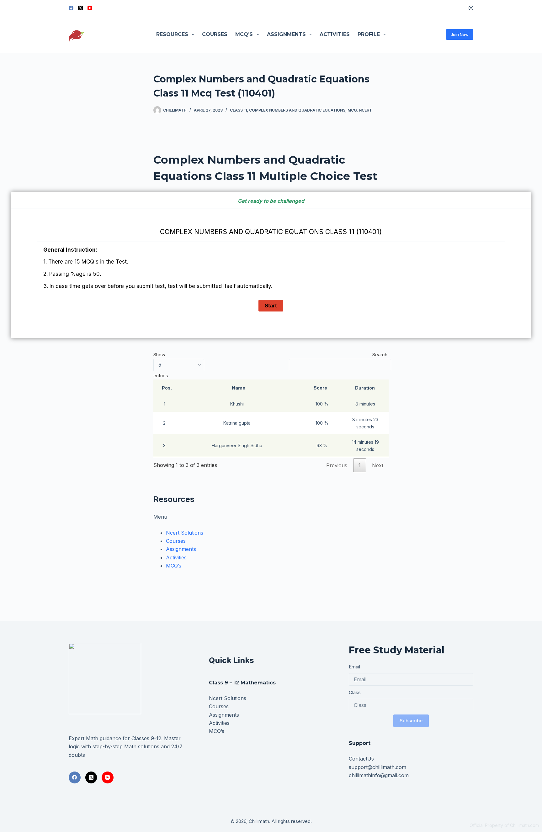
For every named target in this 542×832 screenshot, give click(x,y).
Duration (365, 387)
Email (354, 667)
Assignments (286, 34)
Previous (336, 465)
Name (238, 387)
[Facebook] (71, 8)
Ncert (365, 110)
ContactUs (361, 759)
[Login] (471, 8)
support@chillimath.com (377, 767)
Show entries (160, 365)
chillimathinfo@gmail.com (379, 775)
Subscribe (411, 721)
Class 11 (238, 110)
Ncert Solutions (184, 533)
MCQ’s (244, 34)
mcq (352, 110)
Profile (369, 34)
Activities (335, 34)
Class (355, 692)
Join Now (460, 34)
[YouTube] (90, 8)
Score (320, 387)
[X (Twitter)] (80, 8)
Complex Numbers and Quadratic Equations (297, 110)
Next (377, 465)
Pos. (167, 387)
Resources (172, 34)
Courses (214, 34)
